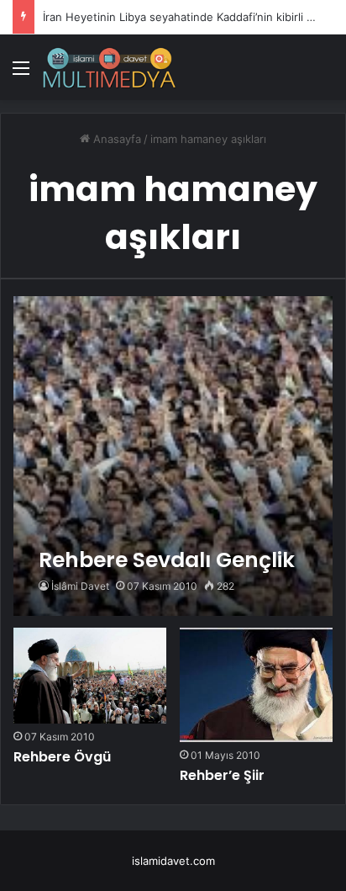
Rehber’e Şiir (222, 775)
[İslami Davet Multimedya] (109, 67)
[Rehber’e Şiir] (256, 685)
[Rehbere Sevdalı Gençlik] (172, 455)
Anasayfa (115, 139)
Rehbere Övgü (62, 756)
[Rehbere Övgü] (89, 676)
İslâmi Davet (80, 586)
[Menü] (21, 74)
